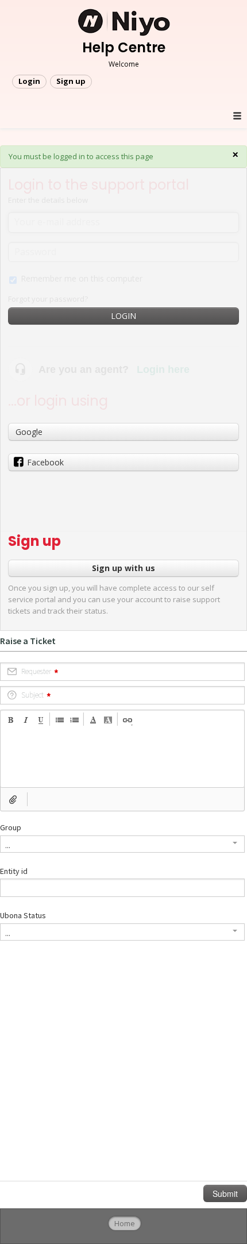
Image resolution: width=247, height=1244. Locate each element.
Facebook (45, 462)
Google (29, 431)
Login (123, 315)
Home (124, 1223)
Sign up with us (123, 568)
